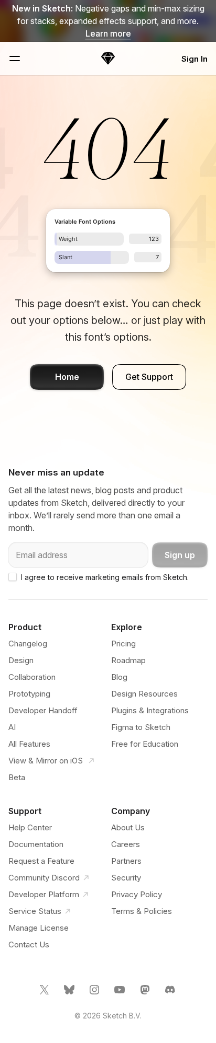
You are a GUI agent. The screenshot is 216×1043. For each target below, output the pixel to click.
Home (67, 377)
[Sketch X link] (45, 994)
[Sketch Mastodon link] (145, 994)
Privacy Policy (136, 894)
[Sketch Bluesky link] (70, 994)
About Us (128, 827)
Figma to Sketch (140, 727)
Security (126, 878)
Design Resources (144, 694)
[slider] (89, 239)
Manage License (38, 928)
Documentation (35, 844)
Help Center (30, 827)
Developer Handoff (43, 710)
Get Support (149, 377)
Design (21, 660)
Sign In (194, 59)
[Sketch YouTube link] (120, 994)
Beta (16, 777)
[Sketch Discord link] (171, 994)
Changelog (27, 643)
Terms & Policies (141, 911)
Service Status (34, 911)
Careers (125, 844)
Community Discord (44, 878)
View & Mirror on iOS (46, 761)
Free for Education (144, 744)
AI (12, 727)
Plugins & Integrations (150, 710)
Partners (126, 861)
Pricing (123, 643)
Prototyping (29, 694)
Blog (119, 677)
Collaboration (32, 677)
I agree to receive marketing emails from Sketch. (105, 577)
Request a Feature (41, 861)
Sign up (180, 555)
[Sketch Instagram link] (95, 994)
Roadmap (128, 660)
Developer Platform (43, 894)
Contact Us (28, 944)
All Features (29, 744)
